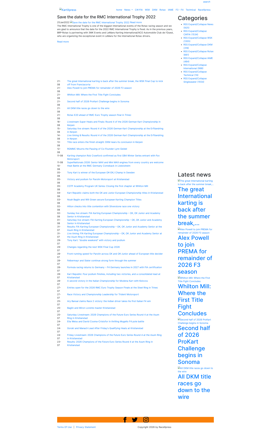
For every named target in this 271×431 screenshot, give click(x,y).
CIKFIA (190, 34)
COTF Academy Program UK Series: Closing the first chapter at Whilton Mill (107, 186)
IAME (170, 9)
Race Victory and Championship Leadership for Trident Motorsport (103, 294)
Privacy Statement (86, 427)
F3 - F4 (179, 9)
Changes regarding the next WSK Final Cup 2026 (93, 247)
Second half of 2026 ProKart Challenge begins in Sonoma (98, 101)
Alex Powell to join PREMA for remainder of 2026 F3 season (99, 87)
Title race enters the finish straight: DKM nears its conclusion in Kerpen (105, 142)
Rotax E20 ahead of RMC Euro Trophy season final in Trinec (99, 115)
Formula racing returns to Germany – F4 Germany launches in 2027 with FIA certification (114, 267)
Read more (63, 41)
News (127, 9)
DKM (154, 9)
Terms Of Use (64, 427)
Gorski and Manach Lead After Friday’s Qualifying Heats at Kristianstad (105, 328)
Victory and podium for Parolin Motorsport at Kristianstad (98, 179)
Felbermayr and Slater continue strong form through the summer (101, 260)
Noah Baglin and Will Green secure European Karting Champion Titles (104, 199)
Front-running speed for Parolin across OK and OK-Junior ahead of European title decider (115, 253)
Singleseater (193, 81)
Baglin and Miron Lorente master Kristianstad (91, 307)
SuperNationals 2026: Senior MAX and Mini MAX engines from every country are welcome (115, 162)
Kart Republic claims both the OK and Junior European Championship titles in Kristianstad (115, 192)
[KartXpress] (67, 9)
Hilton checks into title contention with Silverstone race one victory (103, 206)
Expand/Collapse (197, 24)
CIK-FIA (139, 9)
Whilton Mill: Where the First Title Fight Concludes (94, 94)
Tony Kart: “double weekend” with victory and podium (96, 240)
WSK (147, 9)
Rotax (162, 9)
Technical (191, 9)
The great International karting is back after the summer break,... (195, 206)
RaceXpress (204, 9)
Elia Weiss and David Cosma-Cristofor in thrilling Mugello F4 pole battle (105, 321)
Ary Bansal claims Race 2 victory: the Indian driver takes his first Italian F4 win (109, 301)
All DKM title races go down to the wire (88, 108)
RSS (185, 24)
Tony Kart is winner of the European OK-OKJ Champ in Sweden (101, 172)
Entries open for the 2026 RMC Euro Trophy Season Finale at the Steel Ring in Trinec (112, 287)
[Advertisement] (125, 61)
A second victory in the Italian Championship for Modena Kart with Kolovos (107, 280)
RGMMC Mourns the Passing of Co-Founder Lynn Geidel (97, 148)
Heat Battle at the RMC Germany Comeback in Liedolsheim (98, 165)
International (193, 68)
